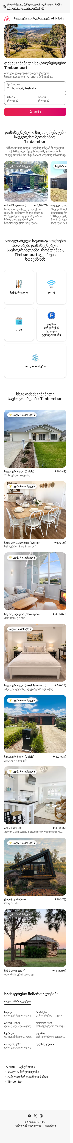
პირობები (50, 1125)
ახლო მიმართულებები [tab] (17, 1001)
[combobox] (35, 88)
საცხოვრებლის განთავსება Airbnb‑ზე (39, 18)
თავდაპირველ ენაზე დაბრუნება (25, 8)
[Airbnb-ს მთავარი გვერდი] (7, 18)
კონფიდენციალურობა (28, 1125)
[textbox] (19, 101)
